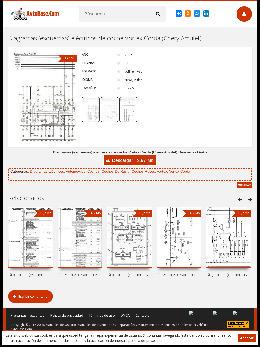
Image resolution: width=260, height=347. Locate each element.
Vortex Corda (179, 171)
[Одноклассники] (188, 14)
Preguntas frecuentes (27, 315)
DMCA (125, 315)
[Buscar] (158, 14)
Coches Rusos (143, 171)
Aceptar (247, 338)
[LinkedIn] (206, 14)
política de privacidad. (146, 340)
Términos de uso (102, 315)
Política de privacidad (66, 315)
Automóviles (75, 171)
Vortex (162, 171)
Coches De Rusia (115, 171)
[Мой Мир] (197, 14)
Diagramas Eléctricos (47, 171)
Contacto (142, 315)
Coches (93, 171)
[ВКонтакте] (179, 14)
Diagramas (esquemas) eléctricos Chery (30, 274)
